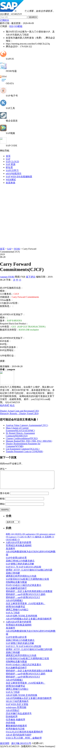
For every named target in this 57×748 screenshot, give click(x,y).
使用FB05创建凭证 (15, 606)
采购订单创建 (13, 573)
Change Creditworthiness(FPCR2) (22, 438)
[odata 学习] (3, 81)
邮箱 (2, 498)
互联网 (49, 537)
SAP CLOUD (12, 161)
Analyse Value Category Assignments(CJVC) (27, 425)
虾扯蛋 (9, 167)
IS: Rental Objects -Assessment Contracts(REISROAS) (20, 434)
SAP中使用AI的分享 (16, 557)
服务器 (39, 537)
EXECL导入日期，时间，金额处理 (24, 738)
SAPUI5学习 (12, 170)
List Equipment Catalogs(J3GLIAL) (22, 449)
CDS (23, 537)
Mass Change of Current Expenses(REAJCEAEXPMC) (20, 429)
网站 (2, 504)
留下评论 (30, 277)
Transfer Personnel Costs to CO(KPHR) (24, 451)
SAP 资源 (10, 164)
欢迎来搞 (10, 182)
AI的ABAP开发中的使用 (18, 542)
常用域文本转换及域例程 (19, 545)
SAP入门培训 (13, 612)
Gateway (14, 537)
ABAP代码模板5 (14, 600)
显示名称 (4, 493)
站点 (12, 405)
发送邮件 (10, 548)
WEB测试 (11, 179)
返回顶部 (4, 743)
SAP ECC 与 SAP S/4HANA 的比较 (23, 567)
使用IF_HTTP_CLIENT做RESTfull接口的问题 (29, 570)
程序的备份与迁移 (15, 728)
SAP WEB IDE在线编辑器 (19, 176)
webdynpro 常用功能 (16, 707)
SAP (8, 159)
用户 (30, 537)
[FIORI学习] (3, 68)
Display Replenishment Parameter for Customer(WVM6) (23, 444)
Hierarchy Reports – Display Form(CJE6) (19, 413)
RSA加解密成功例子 (16, 588)
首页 (8, 156)
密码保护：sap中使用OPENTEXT (23, 597)
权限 (10, 534)
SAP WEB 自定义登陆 (17, 704)
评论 (3, 469)
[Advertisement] (28, 215)
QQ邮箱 (18, 26)
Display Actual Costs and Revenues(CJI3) (19, 411)
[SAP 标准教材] (3, 93)
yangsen (4, 277)
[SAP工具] (3, 105)
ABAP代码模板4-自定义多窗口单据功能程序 (29, 619)
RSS (11, 26)
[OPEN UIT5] (3, 56)
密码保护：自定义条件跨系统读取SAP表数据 (29, 591)
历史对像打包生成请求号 (19, 713)
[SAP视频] (3, 130)
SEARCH (33, 17)
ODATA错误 (13, 540)
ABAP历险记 (12, 710)
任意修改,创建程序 (15, 719)
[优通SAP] (12, 11)
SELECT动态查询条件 (17, 701)
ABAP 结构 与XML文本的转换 (21, 615)
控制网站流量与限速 (16, 582)
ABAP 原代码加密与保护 (18, 735)
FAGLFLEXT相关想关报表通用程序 (24, 732)
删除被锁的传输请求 (16, 725)
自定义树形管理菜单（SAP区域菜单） (25, 603)
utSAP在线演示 (13, 173)
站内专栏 (4, 405)
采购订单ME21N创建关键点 (20, 560)
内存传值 (10, 722)
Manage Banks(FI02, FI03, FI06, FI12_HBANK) (29, 441)
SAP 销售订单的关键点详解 (20, 564)
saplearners (32, 534)
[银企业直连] (3, 118)
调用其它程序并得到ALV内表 (21, 576)
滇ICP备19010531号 (21, 743)
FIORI (17, 249)
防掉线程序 (12, 716)
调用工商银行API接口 (17, 609)
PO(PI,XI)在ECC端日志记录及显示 (23, 585)
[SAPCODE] (3, 143)
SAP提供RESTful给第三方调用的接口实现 (27, 579)
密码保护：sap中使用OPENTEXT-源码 (25, 594)
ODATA (20, 534)
